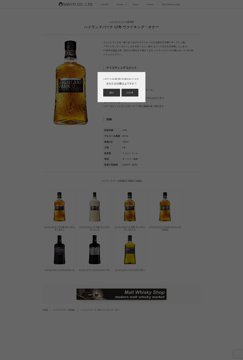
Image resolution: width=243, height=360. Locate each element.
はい (111, 92)
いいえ (130, 92)
